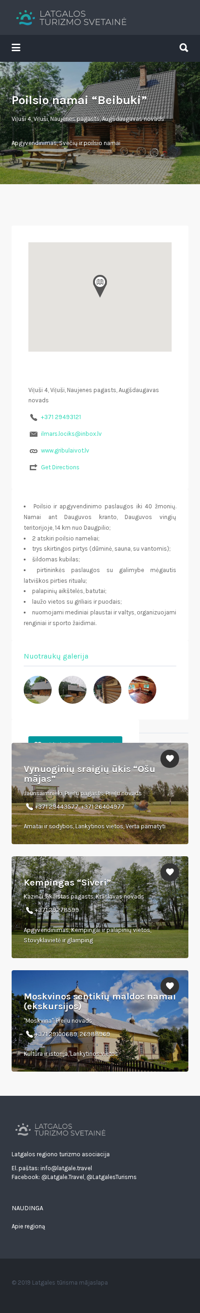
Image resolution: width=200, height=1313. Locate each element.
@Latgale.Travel (62, 1176)
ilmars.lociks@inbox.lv (71, 433)
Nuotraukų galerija (56, 656)
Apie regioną (28, 1226)
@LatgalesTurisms (112, 1176)
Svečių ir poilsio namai (89, 143)
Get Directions (60, 467)
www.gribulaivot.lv (65, 450)
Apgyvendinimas (34, 143)
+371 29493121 (61, 416)
